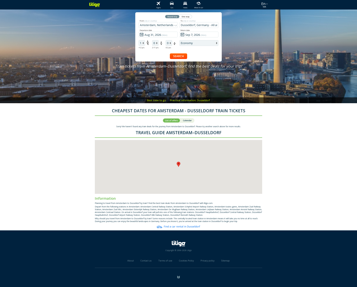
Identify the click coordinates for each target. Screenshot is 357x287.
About (130, 260)
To (188, 21)
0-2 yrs (168, 47)
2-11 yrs (155, 47)
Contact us (146, 260)
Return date (185, 30)
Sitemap (225, 260)
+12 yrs (141, 47)
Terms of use (165, 260)
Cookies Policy (186, 260)
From (148, 21)
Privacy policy (207, 260)
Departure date (146, 30)
